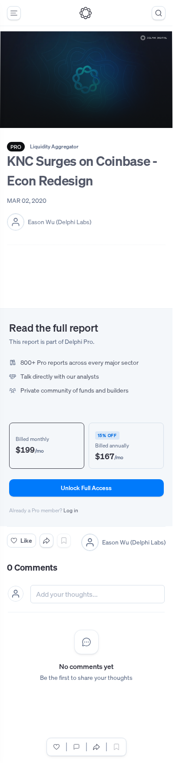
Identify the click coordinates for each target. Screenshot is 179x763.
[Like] (56, 747)
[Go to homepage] (86, 13)
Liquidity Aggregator (54, 146)
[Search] (159, 13)
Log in (70, 510)
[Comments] (76, 747)
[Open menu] (14, 13)
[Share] (46, 541)
